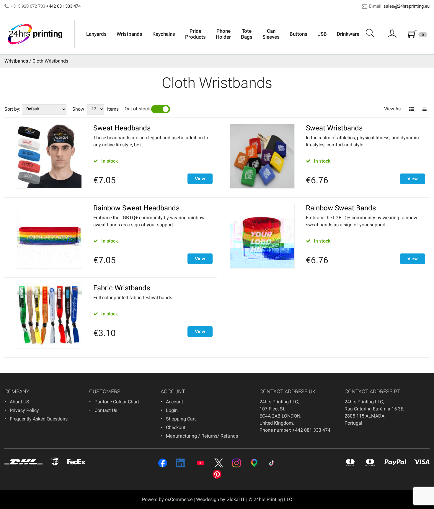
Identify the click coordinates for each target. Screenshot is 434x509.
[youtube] (200, 463)
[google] (254, 463)
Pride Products (195, 34)
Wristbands (129, 34)
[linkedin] (181, 463)
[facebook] (162, 463)
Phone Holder (223, 34)
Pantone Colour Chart (116, 402)
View (200, 178)
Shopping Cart (181, 419)
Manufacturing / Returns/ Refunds (202, 436)
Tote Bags (246, 34)
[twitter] (218, 463)
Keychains (163, 34)
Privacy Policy (24, 410)
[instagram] (236, 463)
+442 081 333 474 (63, 6)
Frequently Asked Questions (39, 419)
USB (322, 34)
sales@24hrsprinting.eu (407, 6)
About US (19, 402)
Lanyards (96, 34)
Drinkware (348, 34)
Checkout (175, 427)
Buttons (298, 34)
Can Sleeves (271, 34)
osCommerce (178, 499)
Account (174, 402)
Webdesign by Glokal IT (220, 499)
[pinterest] (217, 474)
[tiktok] (271, 463)
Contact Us (105, 410)
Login (172, 410)
